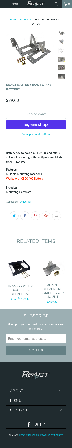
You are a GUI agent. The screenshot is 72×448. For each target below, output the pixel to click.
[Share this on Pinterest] (35, 215)
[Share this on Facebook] (24, 215)
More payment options (36, 134)
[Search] (57, 4)
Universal (25, 201)
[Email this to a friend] (56, 215)
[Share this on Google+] (46, 215)
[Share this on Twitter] (14, 215)
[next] (52, 49)
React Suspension (29, 434)
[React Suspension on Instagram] (36, 424)
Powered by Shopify (51, 434)
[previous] (10, 49)
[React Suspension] (36, 4)
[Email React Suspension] (43, 424)
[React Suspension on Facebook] (29, 424)
